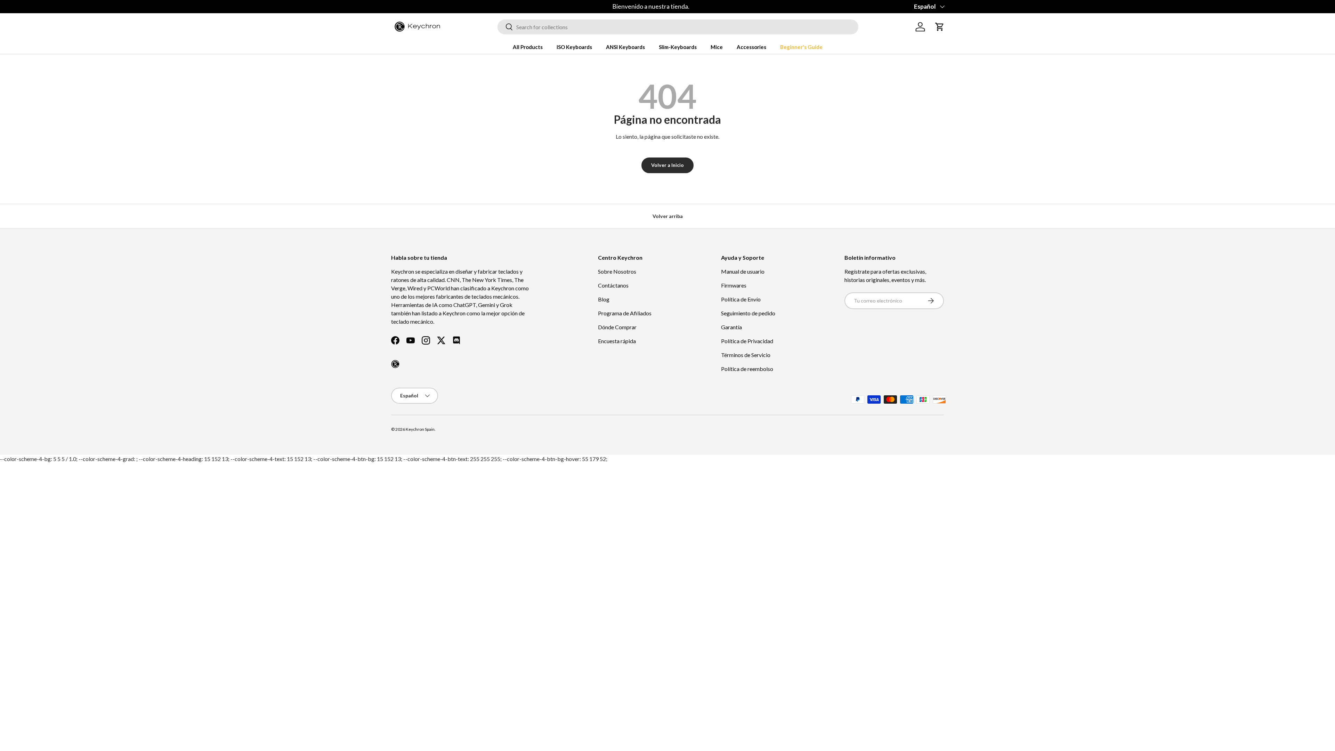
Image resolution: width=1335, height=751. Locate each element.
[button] (939, 26)
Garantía (731, 327)
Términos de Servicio (745, 355)
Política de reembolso (747, 368)
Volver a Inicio (667, 165)
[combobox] (677, 26)
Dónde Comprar (617, 327)
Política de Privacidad (747, 341)
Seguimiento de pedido (748, 313)
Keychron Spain (420, 429)
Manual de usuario (742, 271)
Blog (603, 299)
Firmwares (733, 285)
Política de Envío (741, 299)
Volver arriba (668, 216)
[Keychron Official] (395, 364)
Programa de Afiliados (625, 313)
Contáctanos (613, 285)
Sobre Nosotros (617, 271)
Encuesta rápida (617, 341)
